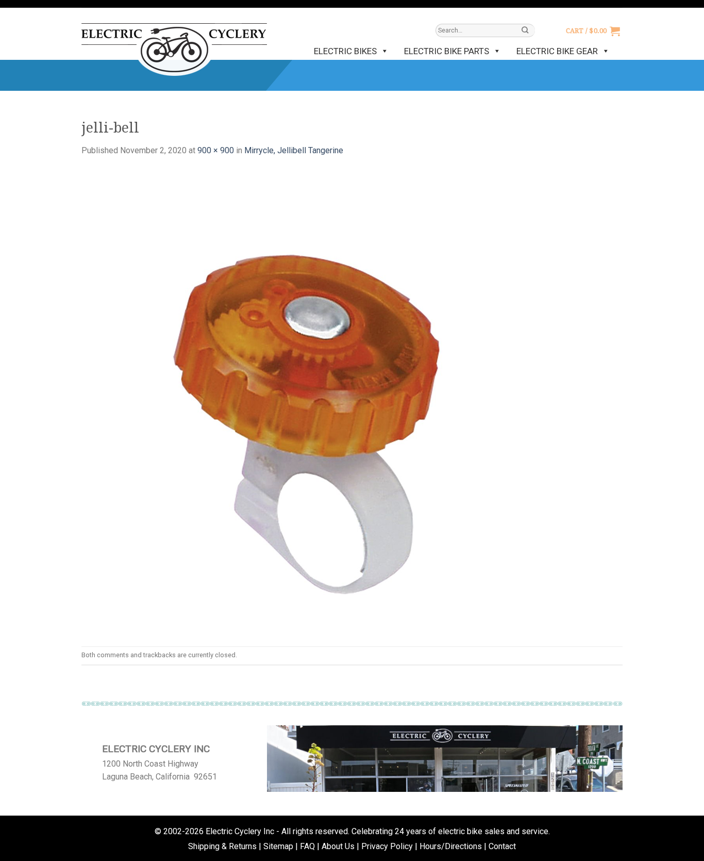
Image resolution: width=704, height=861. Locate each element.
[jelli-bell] (313, 401)
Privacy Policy (387, 846)
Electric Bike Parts (446, 51)
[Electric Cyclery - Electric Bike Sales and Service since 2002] (174, 44)
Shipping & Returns (222, 846)
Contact (502, 846)
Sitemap (278, 846)
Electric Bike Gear (557, 51)
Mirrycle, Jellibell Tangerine (293, 150)
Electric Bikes (345, 51)
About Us (338, 846)
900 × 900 (215, 150)
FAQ (307, 846)
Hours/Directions (451, 846)
